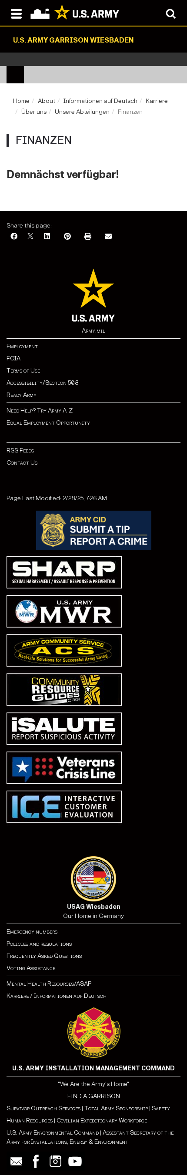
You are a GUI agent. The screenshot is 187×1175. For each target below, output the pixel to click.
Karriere (157, 101)
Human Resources (30, 1120)
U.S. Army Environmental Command (53, 1132)
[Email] (108, 237)
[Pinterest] (67, 237)
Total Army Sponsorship (116, 1108)
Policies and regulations (39, 943)
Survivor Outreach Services (43, 1108)
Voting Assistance (31, 968)
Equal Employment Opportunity (48, 422)
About (46, 101)
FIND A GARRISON (93, 1096)
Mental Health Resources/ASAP (49, 983)
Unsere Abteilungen (82, 112)
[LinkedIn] (47, 237)
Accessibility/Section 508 (42, 382)
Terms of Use (23, 370)
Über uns (34, 112)
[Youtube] (75, 1161)
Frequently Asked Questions (44, 956)
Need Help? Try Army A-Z (40, 410)
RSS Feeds (20, 450)
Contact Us (22, 462)
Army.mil (93, 330)
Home (21, 101)
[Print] (87, 237)
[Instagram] (55, 1161)
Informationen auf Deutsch (100, 101)
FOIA (13, 358)
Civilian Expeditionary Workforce (102, 1120)
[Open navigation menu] (16, 13)
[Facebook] (14, 237)
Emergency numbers (32, 931)
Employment (22, 346)
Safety (161, 1108)
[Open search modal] (170, 13)
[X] (30, 237)
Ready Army (22, 395)
